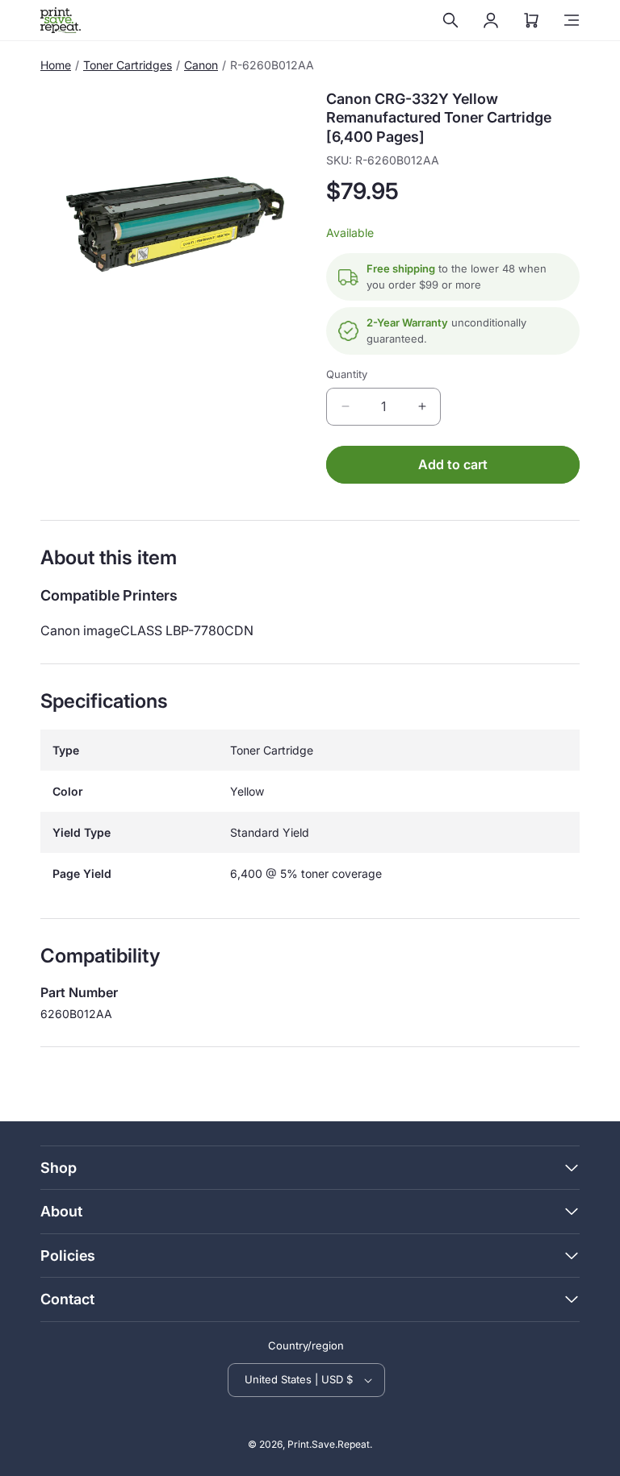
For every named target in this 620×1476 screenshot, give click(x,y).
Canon (201, 65)
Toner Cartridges (127, 65)
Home (55, 65)
